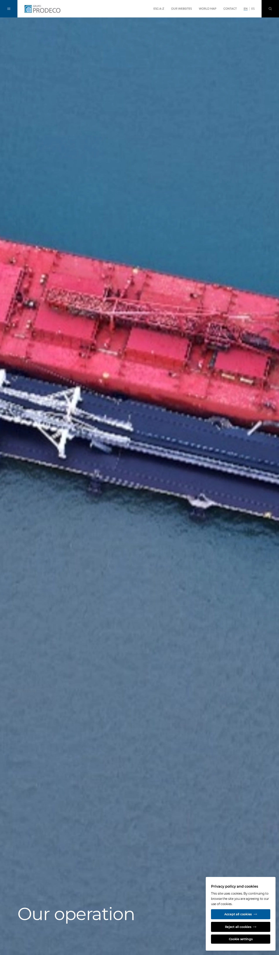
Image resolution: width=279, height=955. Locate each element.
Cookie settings (241, 939)
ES (253, 8)
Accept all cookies (238, 914)
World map (207, 8)
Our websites (181, 8)
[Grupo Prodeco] (47, 9)
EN (246, 8)
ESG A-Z (158, 8)
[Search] (270, 8)
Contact (230, 8)
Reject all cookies (238, 927)
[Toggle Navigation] (8, 8)
